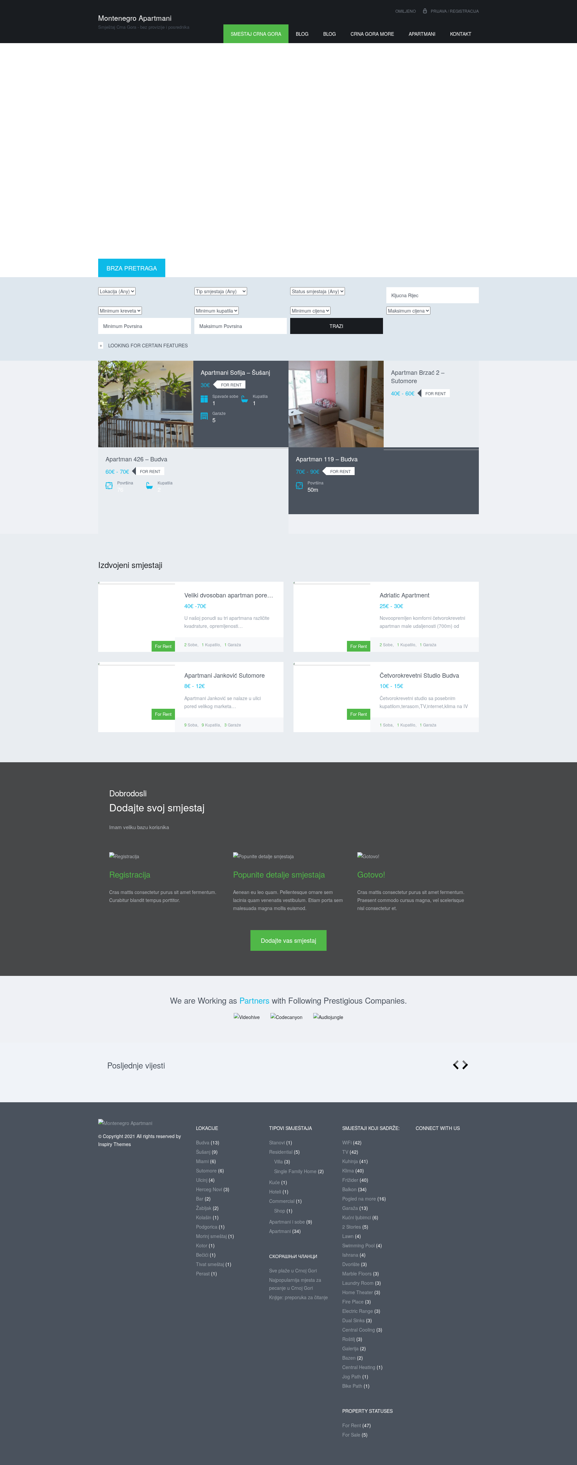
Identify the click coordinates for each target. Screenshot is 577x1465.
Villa (278, 1161)
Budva (202, 1142)
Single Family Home (295, 1171)
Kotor (201, 1245)
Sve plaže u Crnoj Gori (293, 1270)
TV (345, 1151)
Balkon (349, 1189)
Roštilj (348, 1339)
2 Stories (351, 1226)
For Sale (351, 1434)
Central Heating (358, 1367)
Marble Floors (357, 1273)
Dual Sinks (353, 1320)
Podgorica (206, 1226)
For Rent (351, 1425)
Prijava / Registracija (455, 11)
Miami (202, 1161)
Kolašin (203, 1217)
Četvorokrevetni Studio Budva (419, 675)
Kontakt (460, 33)
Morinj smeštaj (211, 1236)
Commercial (282, 1201)
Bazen (349, 1357)
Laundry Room (358, 1282)
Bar (199, 1198)
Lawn (348, 1236)
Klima (348, 1170)
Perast (203, 1273)
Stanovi (277, 1142)
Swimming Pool (358, 1245)
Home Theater (357, 1292)
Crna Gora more (372, 33)
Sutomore (206, 1170)
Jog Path (351, 1376)
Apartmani (422, 33)
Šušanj (203, 1151)
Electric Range (357, 1311)
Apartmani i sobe (287, 1221)
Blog (302, 33)
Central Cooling (358, 1329)
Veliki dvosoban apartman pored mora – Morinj (246, 594)
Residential (281, 1151)
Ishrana (350, 1254)
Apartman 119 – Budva (327, 458)
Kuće (274, 1182)
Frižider (350, 1179)
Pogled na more (359, 1198)
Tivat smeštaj (210, 1264)
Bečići (202, 1254)
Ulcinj (201, 1179)
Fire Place (353, 1301)
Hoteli (275, 1191)
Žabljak (203, 1208)
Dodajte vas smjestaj (288, 940)
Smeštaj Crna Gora (256, 33)
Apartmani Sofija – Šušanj (235, 372)
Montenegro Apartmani (135, 18)
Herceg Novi (209, 1189)
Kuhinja (350, 1161)
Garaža (350, 1208)
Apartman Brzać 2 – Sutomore (417, 376)
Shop (279, 1210)
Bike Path (352, 1385)
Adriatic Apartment (404, 594)
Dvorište (351, 1264)
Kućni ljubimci (356, 1217)
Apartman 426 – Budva (136, 458)
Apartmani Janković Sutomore (224, 675)
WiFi (347, 1142)
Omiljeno (405, 11)
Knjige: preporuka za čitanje (298, 1297)
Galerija (350, 1348)
